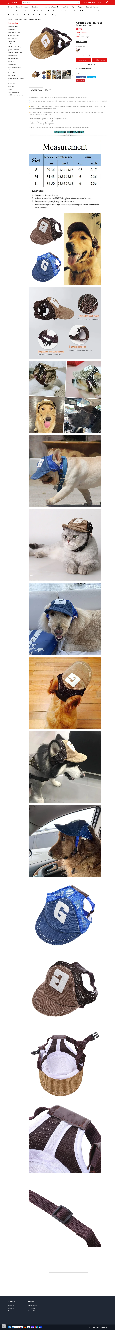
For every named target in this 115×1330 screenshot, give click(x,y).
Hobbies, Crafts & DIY (15, 53)
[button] (30, 74)
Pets (26, 11)
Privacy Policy (32, 1305)
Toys (80, 7)
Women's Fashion (13, 35)
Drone (10, 89)
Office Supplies (38, 11)
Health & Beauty (68, 7)
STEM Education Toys (14, 47)
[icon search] (78, 2)
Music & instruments (68, 11)
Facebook (11, 1305)
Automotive (43, 15)
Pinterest (10, 1311)
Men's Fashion (12, 38)
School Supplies (13, 15)
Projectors (11, 86)
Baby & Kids (11, 41)
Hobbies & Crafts (14, 11)
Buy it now (91, 64)
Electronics (36, 7)
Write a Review (82, 32)
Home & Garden (22, 7)
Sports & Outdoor (92, 7)
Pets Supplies (12, 55)
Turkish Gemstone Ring (15, 95)
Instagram (11, 1308)
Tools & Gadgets (13, 92)
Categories (56, 15)
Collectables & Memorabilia (90, 11)
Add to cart (83, 60)
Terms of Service (33, 1311)
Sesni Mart (104, 1327)
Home (10, 7)
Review (48, 90)
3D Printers (11, 83)
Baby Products (29, 15)
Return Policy (32, 1308)
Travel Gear (52, 11)
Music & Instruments (14, 67)
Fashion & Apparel (51, 7)
